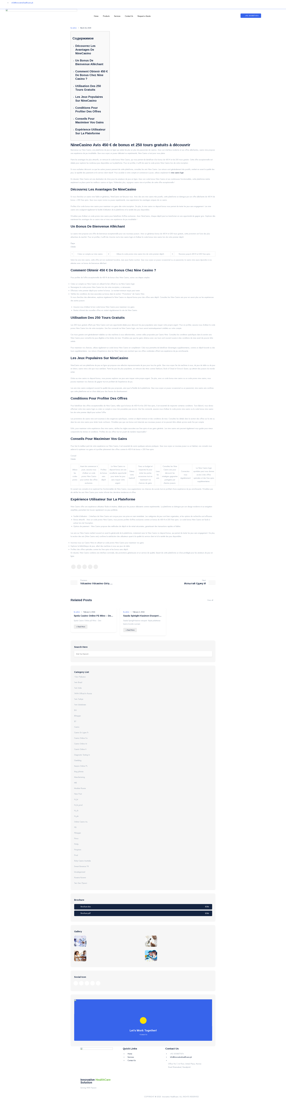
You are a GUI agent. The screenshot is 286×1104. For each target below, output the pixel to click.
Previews (83, 580)
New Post (78, 794)
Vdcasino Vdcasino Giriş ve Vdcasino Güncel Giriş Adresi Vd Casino (96, 584)
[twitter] (79, 567)
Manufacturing (79, 777)
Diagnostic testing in (82, 755)
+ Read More (80, 627)
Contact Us (129, 16)
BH (75, 710)
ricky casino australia (82, 861)
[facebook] (73, 567)
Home (96, 16)
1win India (78, 688)
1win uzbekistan (80, 704)
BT (75, 721)
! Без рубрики (80, 677)
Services (117, 16)
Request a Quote (144, 16)
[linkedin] (96, 567)
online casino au (80, 821)
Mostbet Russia (80, 788)
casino (76, 727)
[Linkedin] (234, 4)
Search (208, 654)
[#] (76, 983)
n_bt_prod (78, 805)
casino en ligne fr (81, 732)
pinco (76, 838)
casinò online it (80, 749)
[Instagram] (228, 4)
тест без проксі (80, 883)
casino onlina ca (80, 738)
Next (204, 580)
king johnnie (78, 771)
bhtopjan (77, 716)
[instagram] (84, 567)
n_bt (76, 799)
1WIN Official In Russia (83, 693)
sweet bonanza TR (81, 866)
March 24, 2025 (85, 28)
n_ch (76, 810)
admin (74, 28)
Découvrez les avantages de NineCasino (85, 49)
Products (106, 16)
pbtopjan (77, 833)
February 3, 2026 (89, 612)
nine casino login (177, 172)
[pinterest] (90, 567)
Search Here (81, 647)
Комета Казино (80, 877)
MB (75, 782)
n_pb (76, 816)
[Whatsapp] (248, 4)
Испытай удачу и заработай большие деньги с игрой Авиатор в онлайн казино (190, 584)
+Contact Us (143, 1034)
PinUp (76, 844)
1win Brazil (78, 682)
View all (210, 600)
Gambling (77, 760)
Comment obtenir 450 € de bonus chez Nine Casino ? (91, 75)
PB (75, 827)
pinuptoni (77, 849)
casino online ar (80, 743)
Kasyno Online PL (81, 766)
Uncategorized (79, 872)
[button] (251, 15)
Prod (76, 855)
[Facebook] (221, 4)
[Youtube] (241, 4)
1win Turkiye (78, 699)
